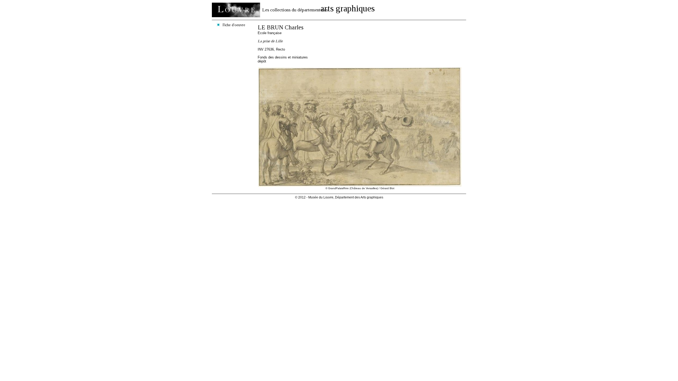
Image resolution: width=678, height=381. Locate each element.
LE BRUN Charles (281, 27)
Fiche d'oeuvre (233, 25)
